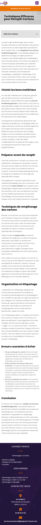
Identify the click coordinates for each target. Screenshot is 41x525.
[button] (37, 3)
